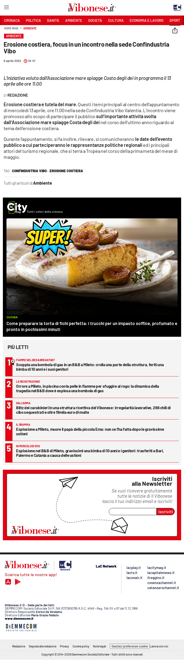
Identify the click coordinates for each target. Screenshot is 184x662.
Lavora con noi (159, 646)
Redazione (18, 646)
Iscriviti (165, 511)
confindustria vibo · (30, 171)
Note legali (99, 646)
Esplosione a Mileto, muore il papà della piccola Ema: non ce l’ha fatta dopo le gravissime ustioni (90, 431)
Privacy (64, 646)
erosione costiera (66, 171)
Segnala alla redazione (42, 646)
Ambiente (29, 28)
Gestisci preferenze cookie (130, 646)
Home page (11, 28)
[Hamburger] (6, 8)
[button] (174, 31)
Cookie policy (81, 646)
